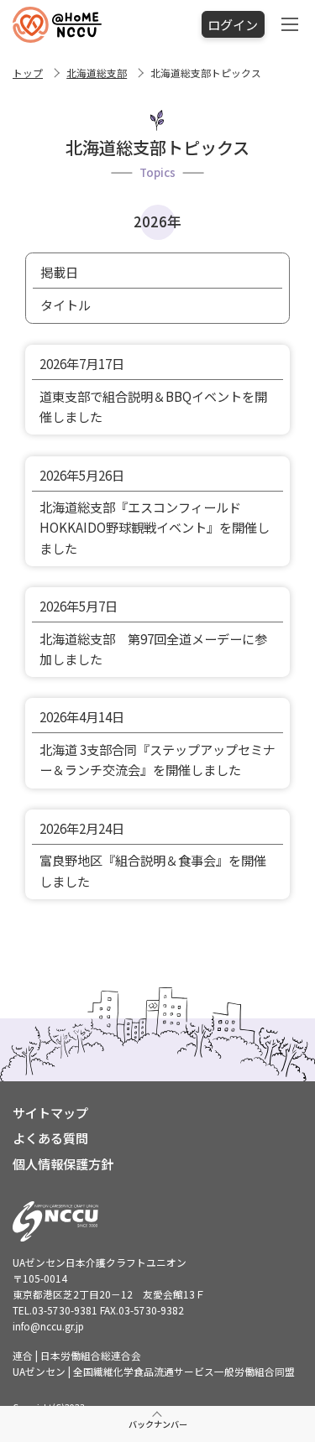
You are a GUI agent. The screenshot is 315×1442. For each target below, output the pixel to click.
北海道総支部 (96, 72)
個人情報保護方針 (63, 1163)
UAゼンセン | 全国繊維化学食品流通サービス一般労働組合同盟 (154, 1371)
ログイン (232, 24)
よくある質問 (50, 1137)
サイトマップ (50, 1112)
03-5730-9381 (64, 1310)
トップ (28, 72)
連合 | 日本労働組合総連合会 (77, 1355)
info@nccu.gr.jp (48, 1326)
